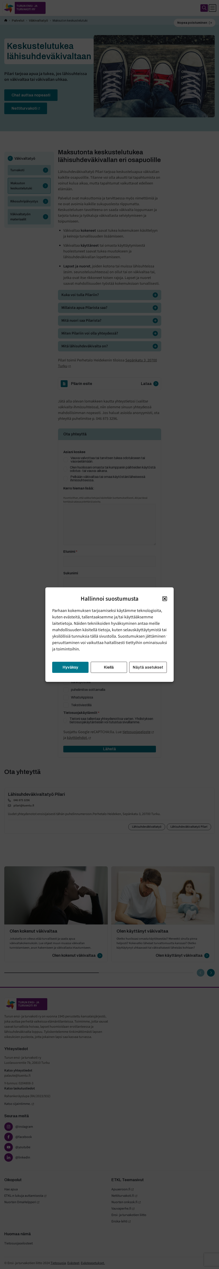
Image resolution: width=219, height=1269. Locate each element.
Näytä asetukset (148, 667)
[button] (165, 599)
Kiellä (109, 667)
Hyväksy (70, 667)
